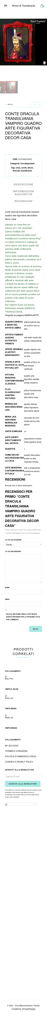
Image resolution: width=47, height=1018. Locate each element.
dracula (16, 170)
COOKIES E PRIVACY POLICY (19, 761)
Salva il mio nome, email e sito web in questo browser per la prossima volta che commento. (23, 616)
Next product (39, 104)
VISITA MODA (10, 708)
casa (18, 167)
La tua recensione (13, 551)
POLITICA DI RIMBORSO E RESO (20, 756)
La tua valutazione (14, 539)
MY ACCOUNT (12, 745)
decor (30, 167)
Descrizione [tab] (23, 184)
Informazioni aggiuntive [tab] (23, 193)
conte (24, 167)
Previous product (34, 104)
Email (8, 599)
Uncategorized (27, 163)
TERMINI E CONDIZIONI (16, 751)
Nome (8, 587)
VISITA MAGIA (11, 728)
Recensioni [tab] (24, 201)
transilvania (26, 170)
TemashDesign (28, 1008)
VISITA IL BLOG (11, 689)
